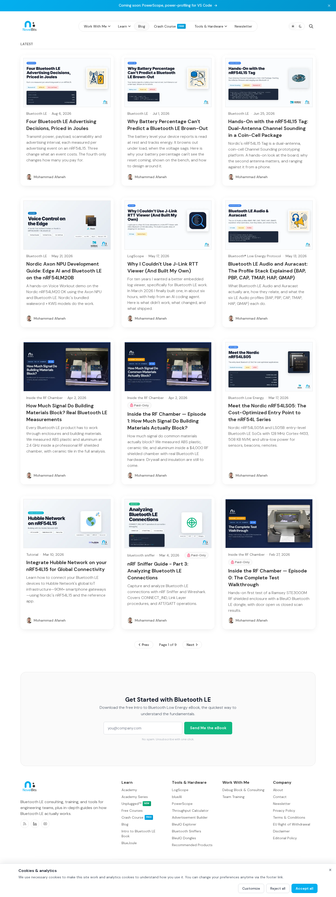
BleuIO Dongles (184, 838)
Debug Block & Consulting (243, 790)
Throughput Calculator (190, 810)
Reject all (277, 888)
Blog (125, 824)
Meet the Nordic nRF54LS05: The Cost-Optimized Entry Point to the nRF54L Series (267, 412)
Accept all (304, 888)
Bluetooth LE (36, 113)
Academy (129, 790)
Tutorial (32, 554)
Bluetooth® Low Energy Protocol (254, 256)
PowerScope (182, 803)
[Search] (311, 26)
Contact (280, 797)
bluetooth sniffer (141, 555)
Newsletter (281, 803)
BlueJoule (129, 843)
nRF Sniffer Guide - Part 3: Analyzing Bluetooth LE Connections (157, 571)
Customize (251, 888)
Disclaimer (281, 831)
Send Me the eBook (208, 728)
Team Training (233, 797)
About (278, 790)
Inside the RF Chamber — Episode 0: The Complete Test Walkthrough (267, 578)
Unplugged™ (136, 803)
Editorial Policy (285, 838)
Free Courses (132, 810)
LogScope (135, 256)
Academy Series (135, 797)
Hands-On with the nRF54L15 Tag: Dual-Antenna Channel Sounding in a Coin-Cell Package (268, 128)
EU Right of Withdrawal (291, 824)
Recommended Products (192, 845)
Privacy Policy (284, 810)
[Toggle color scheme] (297, 26)
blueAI (177, 797)
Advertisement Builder (190, 817)
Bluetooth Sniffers (186, 831)
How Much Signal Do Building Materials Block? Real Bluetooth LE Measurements (66, 412)
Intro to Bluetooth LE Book (138, 833)
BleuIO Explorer (184, 824)
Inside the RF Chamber (44, 398)
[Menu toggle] (109, 26)
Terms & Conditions (289, 817)
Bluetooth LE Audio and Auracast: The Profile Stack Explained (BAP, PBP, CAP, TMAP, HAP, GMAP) (267, 271)
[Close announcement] (329, 6)
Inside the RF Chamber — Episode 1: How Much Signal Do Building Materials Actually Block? (166, 421)
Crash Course (137, 817)
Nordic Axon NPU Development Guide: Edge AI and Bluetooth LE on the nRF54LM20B (64, 271)
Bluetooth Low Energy (246, 398)
